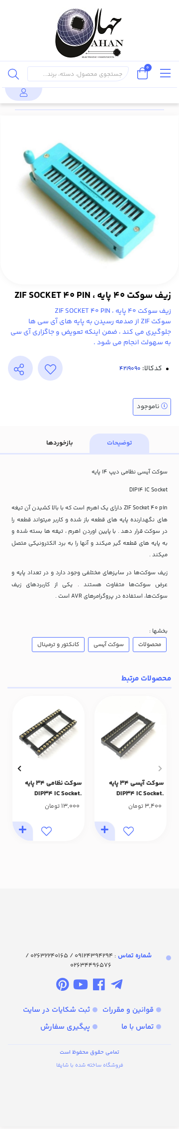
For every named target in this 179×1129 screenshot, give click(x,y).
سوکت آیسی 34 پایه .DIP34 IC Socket (136, 788)
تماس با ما (137, 1027)
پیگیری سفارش (65, 1027)
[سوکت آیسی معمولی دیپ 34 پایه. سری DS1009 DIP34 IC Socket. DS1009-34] (130, 732)
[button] (160, 768)
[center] (13, 73)
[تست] (116, 986)
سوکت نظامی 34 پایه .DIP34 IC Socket (53, 788)
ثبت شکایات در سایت (56, 1010)
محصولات (149, 644)
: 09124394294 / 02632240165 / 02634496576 (88, 961)
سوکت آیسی (108, 644)
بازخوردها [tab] (59, 443)
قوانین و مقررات (128, 1010)
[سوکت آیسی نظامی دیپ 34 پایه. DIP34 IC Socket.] (48, 732)
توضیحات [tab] (119, 443)
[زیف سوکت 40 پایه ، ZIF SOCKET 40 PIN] (89, 911)
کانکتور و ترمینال (58, 644)
